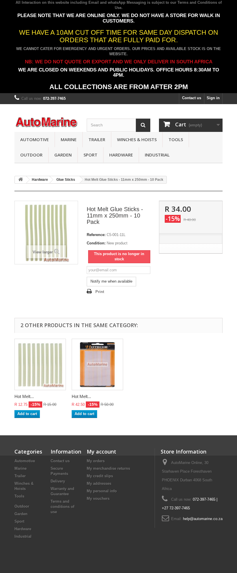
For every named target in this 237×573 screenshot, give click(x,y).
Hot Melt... (24, 396)
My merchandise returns (108, 468)
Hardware (121, 155)
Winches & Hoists (137, 139)
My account (101, 451)
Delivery (58, 481)
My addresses (99, 483)
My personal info (102, 491)
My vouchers (98, 498)
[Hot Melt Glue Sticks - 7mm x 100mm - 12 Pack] (40, 364)
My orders (96, 461)
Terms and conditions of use (62, 506)
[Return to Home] (20, 179)
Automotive (34, 139)
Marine (69, 139)
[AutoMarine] (46, 122)
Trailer (96, 139)
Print (99, 292)
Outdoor (31, 155)
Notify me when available (111, 281)
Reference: (96, 235)
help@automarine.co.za (203, 519)
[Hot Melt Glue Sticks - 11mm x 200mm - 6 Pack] (97, 364)
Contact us (191, 98)
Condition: (96, 243)
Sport (90, 155)
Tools (176, 139)
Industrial (157, 155)
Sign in (213, 98)
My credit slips (100, 476)
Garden (63, 155)
